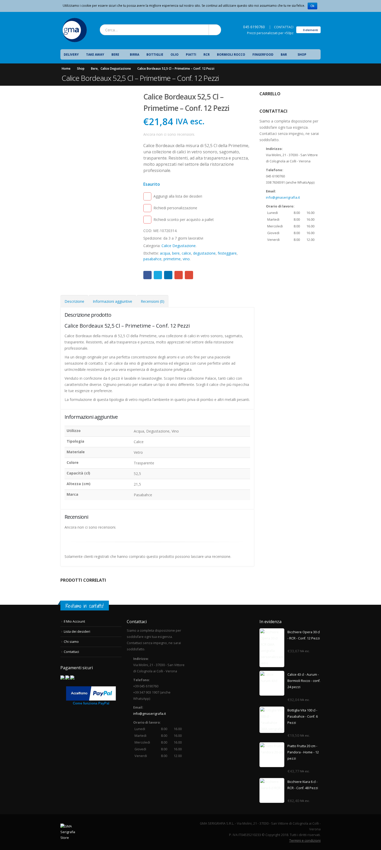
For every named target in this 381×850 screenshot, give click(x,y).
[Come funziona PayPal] (91, 693)
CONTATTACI (283, 27)
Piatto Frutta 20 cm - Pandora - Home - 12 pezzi (303, 752)
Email (189, 275)
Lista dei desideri (77, 631)
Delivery (71, 54)
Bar (284, 54)
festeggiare (227, 253)
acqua (165, 253)
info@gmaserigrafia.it (283, 197)
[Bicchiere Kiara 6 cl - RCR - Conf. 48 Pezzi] (271, 790)
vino (186, 258)
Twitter (158, 275)
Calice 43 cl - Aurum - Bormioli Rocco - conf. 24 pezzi (303, 680)
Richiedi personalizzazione (175, 207)
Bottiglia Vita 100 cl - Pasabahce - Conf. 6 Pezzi (302, 716)
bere (176, 253)
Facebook (147, 275)
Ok (312, 6)
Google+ (178, 275)
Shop (302, 54)
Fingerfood (262, 54)
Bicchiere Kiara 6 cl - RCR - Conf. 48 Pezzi (302, 785)
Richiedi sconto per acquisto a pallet (183, 219)
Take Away (95, 54)
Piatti (191, 54)
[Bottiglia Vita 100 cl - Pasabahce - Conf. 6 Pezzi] (271, 720)
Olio (175, 54)
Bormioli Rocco (231, 54)
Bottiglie (154, 54)
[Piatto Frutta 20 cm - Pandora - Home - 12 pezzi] (271, 754)
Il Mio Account (74, 621)
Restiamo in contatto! (85, 606)
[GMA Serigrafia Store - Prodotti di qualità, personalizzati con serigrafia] (74, 30)
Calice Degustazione (178, 245)
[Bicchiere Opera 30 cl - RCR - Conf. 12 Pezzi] (271, 647)
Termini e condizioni (305, 840)
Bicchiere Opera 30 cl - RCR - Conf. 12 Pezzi (303, 635)
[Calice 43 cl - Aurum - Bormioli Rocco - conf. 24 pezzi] (271, 683)
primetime (172, 258)
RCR (206, 54)
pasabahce (152, 258)
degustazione (204, 253)
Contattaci (71, 652)
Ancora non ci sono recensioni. (169, 134)
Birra (134, 54)
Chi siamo (71, 641)
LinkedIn (168, 275)
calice (186, 253)
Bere (115, 54)
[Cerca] (214, 30)
